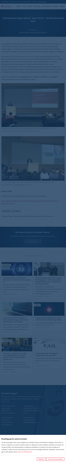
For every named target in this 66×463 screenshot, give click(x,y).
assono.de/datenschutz (25, 452)
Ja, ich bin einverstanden (55, 459)
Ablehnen (41, 459)
